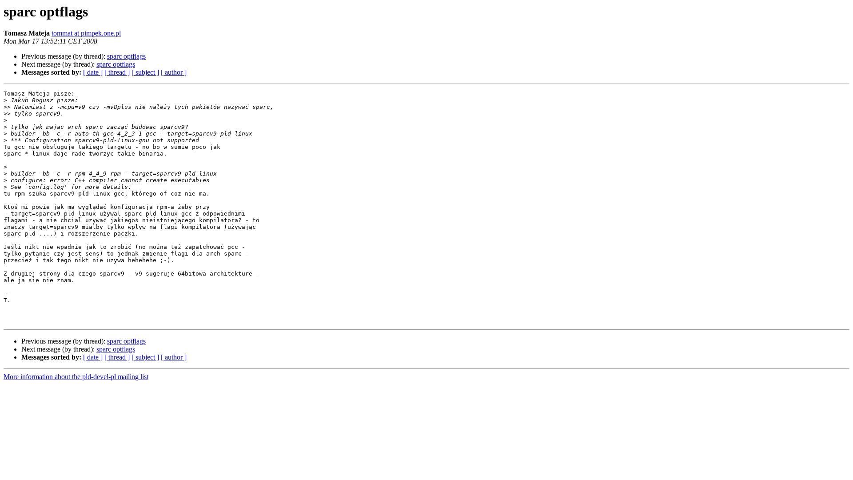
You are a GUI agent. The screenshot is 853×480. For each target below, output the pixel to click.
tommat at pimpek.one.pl (86, 33)
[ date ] (93, 72)
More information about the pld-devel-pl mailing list (76, 376)
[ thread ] (117, 72)
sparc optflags (126, 56)
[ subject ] (145, 72)
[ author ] (174, 72)
